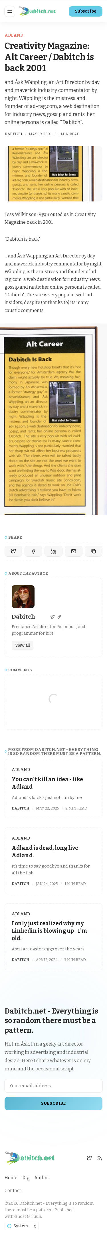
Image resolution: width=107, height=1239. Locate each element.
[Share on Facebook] (33, 551)
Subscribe (85, 11)
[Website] (59, 617)
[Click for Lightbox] (53, 419)
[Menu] (10, 11)
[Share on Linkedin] (53, 551)
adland (14, 35)
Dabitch (13, 134)
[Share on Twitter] (13, 551)
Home (11, 1177)
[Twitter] (52, 617)
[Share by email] (73, 551)
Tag (26, 1177)
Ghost (20, 1216)
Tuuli (36, 1216)
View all (22, 645)
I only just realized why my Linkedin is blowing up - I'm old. (49, 931)
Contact (13, 1190)
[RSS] (99, 1158)
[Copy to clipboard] (93, 551)
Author (41, 1177)
